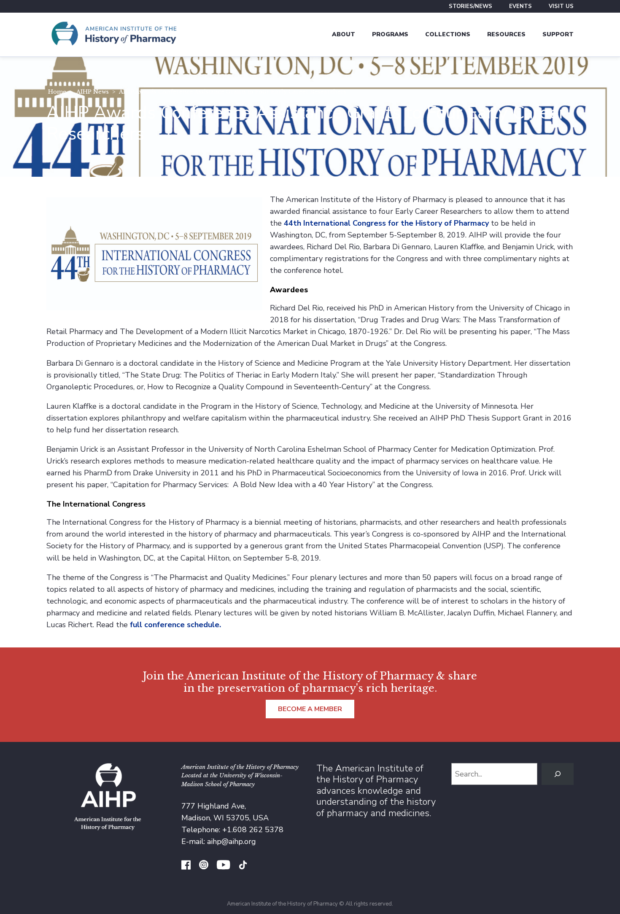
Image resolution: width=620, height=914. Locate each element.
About (343, 34)
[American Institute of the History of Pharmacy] (113, 34)
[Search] (558, 774)
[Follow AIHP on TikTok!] (243, 866)
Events (520, 6)
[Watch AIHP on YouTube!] (223, 866)
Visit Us (561, 6)
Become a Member (310, 709)
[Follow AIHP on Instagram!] (203, 866)
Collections (447, 34)
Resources (506, 34)
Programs (390, 34)
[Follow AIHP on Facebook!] (186, 866)
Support (558, 34)
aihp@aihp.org (231, 841)
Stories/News (470, 6)
